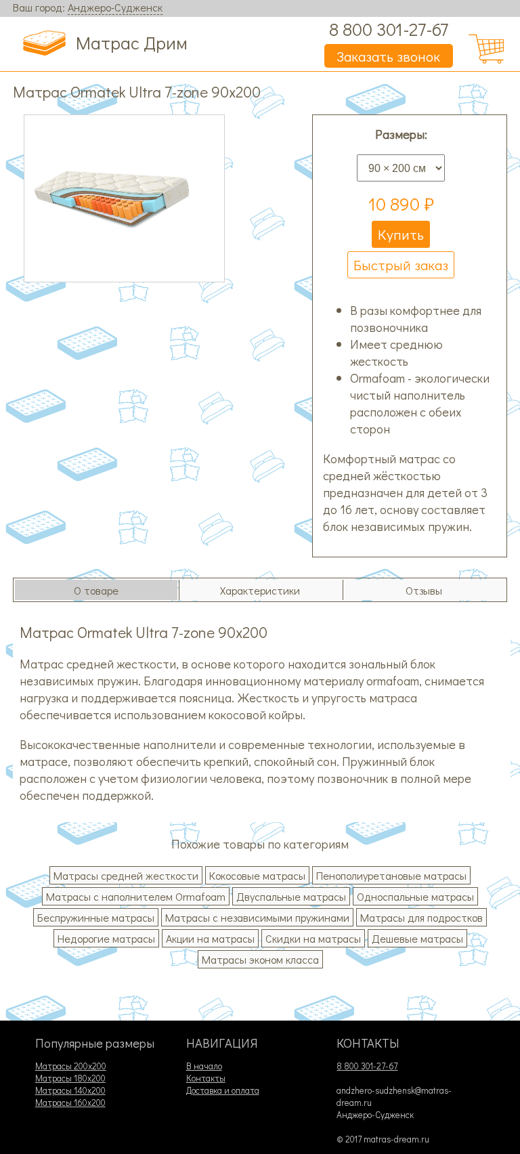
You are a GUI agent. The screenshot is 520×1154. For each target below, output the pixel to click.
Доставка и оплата (222, 1090)
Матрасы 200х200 (70, 1066)
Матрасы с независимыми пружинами (257, 917)
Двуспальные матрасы (291, 896)
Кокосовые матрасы (257, 875)
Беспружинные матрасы (95, 917)
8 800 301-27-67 (388, 29)
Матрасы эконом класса (260, 959)
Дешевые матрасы (417, 938)
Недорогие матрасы (106, 938)
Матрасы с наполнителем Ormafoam (135, 896)
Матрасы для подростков (421, 917)
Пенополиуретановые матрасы (391, 875)
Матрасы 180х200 (70, 1078)
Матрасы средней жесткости (125, 875)
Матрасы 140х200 (70, 1090)
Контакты (205, 1078)
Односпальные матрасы (415, 896)
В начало (204, 1066)
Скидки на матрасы (313, 938)
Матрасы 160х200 (70, 1102)
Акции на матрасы (210, 938)
